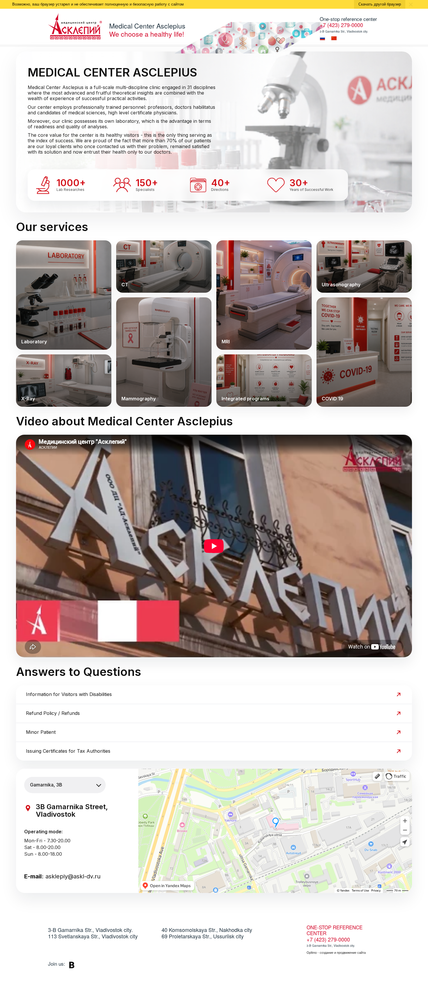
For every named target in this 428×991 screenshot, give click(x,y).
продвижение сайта (351, 952)
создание (326, 952)
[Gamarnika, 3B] (65, 785)
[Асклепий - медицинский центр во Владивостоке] (75, 26)
